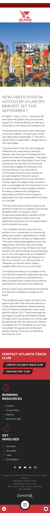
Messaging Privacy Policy (25, 481)
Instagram (35, 467)
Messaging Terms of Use (25, 484)
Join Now (11, 446)
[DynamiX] (25, 496)
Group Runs (12, 410)
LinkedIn (30, 467)
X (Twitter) (19, 467)
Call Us (4, 509)
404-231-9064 (25, 489)
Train (8, 455)
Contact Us (46, 509)
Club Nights (12, 459)
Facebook (14, 467)
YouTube (25, 467)
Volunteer (11, 451)
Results (10, 414)
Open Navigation (25, 505)
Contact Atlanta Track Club (24, 365)
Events (9, 406)
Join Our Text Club (18, 371)
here (15, 143)
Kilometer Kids (13, 419)
